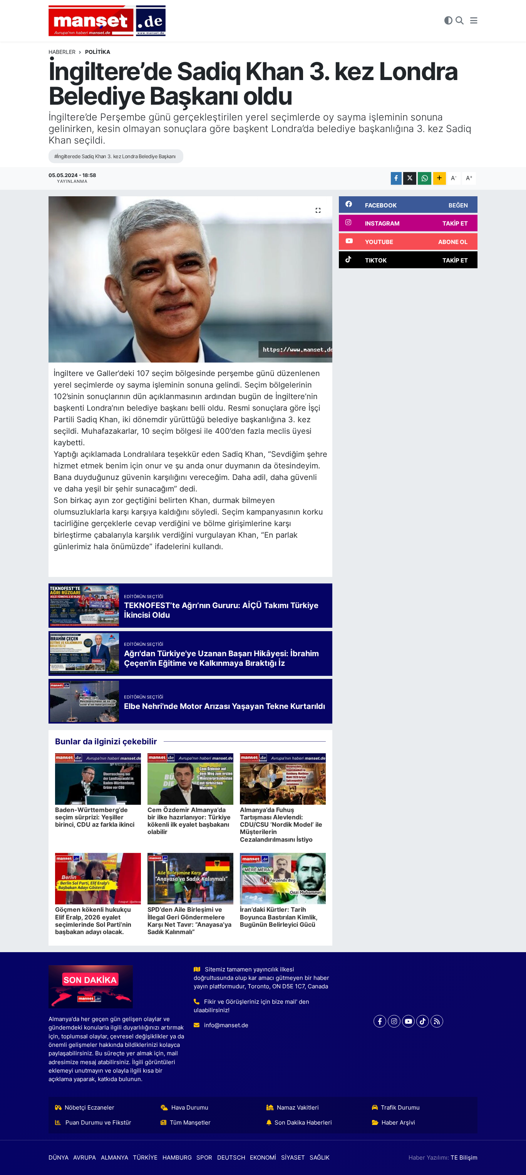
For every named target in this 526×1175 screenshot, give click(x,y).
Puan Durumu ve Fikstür (97, 1122)
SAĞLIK (320, 1157)
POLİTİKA (97, 51)
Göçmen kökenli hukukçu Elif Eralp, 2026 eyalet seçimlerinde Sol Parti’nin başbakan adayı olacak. (93, 921)
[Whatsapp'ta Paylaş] (424, 178)
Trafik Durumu (400, 1107)
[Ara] (460, 21)
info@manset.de (226, 1025)
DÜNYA (59, 1157)
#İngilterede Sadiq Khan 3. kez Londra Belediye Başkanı (115, 156)
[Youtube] (408, 1021)
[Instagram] (394, 1021)
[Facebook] (380, 1021)
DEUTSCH (231, 1157)
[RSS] (437, 1021)
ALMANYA (114, 1157)
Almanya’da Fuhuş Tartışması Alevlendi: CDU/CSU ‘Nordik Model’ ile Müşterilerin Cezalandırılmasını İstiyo (281, 824)
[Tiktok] (422, 1021)
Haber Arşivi (398, 1122)
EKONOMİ (263, 1157)
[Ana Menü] (473, 21)
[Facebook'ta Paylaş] (396, 178)
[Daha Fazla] (439, 178)
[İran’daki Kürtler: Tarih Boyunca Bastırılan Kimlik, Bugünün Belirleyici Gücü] (283, 878)
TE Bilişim (464, 1157)
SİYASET (293, 1157)
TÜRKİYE (145, 1157)
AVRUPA (84, 1157)
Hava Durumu (189, 1107)
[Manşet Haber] (107, 20)
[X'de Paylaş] (409, 178)
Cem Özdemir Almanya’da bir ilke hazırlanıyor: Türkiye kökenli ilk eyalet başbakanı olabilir (189, 821)
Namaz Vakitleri (298, 1107)
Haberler (62, 51)
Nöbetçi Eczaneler (89, 1107)
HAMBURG (177, 1157)
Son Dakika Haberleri (303, 1122)
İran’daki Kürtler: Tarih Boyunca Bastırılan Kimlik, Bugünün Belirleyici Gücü (278, 917)
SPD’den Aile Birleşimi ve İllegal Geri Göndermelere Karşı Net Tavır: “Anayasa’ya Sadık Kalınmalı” (189, 921)
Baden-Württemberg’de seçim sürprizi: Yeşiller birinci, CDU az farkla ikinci (94, 817)
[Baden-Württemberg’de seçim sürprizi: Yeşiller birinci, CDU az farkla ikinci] (98, 778)
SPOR (204, 1157)
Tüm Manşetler (190, 1122)
